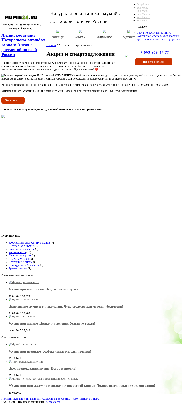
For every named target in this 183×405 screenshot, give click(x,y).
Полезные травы (19, 258)
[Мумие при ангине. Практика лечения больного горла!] (22, 316)
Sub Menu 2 (143, 14)
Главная (51, 45)
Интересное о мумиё (21, 245)
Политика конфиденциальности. (21, 398)
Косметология (17, 252)
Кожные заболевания (21, 249)
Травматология (18, 268)
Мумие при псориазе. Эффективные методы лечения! (50, 351)
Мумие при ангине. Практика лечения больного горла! (52, 323)
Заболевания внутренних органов (29, 242)
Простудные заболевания (24, 265)
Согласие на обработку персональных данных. (70, 398)
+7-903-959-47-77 (153, 52)
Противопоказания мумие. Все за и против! (42, 368)
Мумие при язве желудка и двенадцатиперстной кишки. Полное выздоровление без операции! (82, 385)
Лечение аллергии (20, 255)
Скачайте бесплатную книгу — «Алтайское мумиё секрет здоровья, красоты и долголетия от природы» (158, 36)
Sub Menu (142, 7)
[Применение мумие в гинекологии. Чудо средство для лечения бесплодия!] (24, 299)
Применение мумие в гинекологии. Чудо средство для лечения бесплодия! (66, 306)
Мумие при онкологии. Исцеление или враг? (43, 289)
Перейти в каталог (153, 61)
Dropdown (143, 4)
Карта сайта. (53, 401)
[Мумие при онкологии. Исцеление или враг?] (24, 282)
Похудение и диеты (20, 261)
